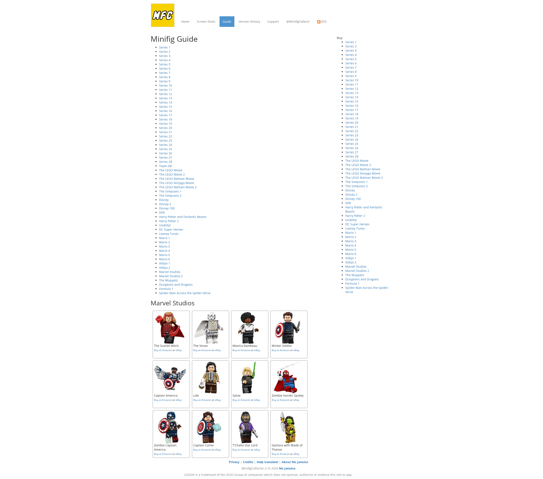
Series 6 (164, 68)
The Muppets (168, 280)
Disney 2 (165, 204)
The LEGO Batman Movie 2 (178, 187)
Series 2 (164, 52)
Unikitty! (165, 225)
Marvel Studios (169, 272)
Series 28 (165, 162)
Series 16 (165, 111)
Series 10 (165, 85)
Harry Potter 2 (169, 221)
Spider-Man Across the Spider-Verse (185, 293)
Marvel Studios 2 (171, 276)
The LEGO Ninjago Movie (176, 183)
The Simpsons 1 (170, 191)
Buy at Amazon (163, 350)
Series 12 (165, 94)
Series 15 (165, 107)
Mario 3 (164, 246)
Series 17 (165, 115)
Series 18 (165, 119)
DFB (162, 212)
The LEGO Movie (170, 170)
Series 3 (164, 56)
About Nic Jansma (295, 462)
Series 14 (165, 102)
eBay (179, 350)
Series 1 (164, 47)
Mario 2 (164, 242)
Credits (248, 462)
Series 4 (164, 60)
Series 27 (165, 157)
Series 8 (164, 77)
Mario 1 (164, 238)
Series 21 (165, 132)
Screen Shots (206, 21)
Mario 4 (164, 251)
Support (273, 21)
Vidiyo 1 (164, 263)
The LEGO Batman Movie (176, 179)
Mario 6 (164, 259)
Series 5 (164, 64)
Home (185, 21)
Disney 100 (167, 208)
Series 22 (165, 136)
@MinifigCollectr (298, 21)
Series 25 (165, 149)
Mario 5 (164, 255)
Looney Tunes (169, 234)
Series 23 (165, 140)
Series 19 (165, 124)
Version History (249, 21)
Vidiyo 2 (164, 268)
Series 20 (165, 128)
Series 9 (164, 81)
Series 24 (165, 145)
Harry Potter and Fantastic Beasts (182, 217)
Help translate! (267, 462)
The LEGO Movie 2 (172, 174)
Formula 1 (166, 289)
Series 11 (165, 90)
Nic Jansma (287, 468)
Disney (164, 200)
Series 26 (165, 153)
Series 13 (165, 98)
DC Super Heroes (171, 229)
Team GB (165, 166)
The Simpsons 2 (170, 196)
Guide (227, 21)
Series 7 (164, 73)
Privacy (234, 462)
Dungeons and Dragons (176, 284)
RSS (323, 21)
